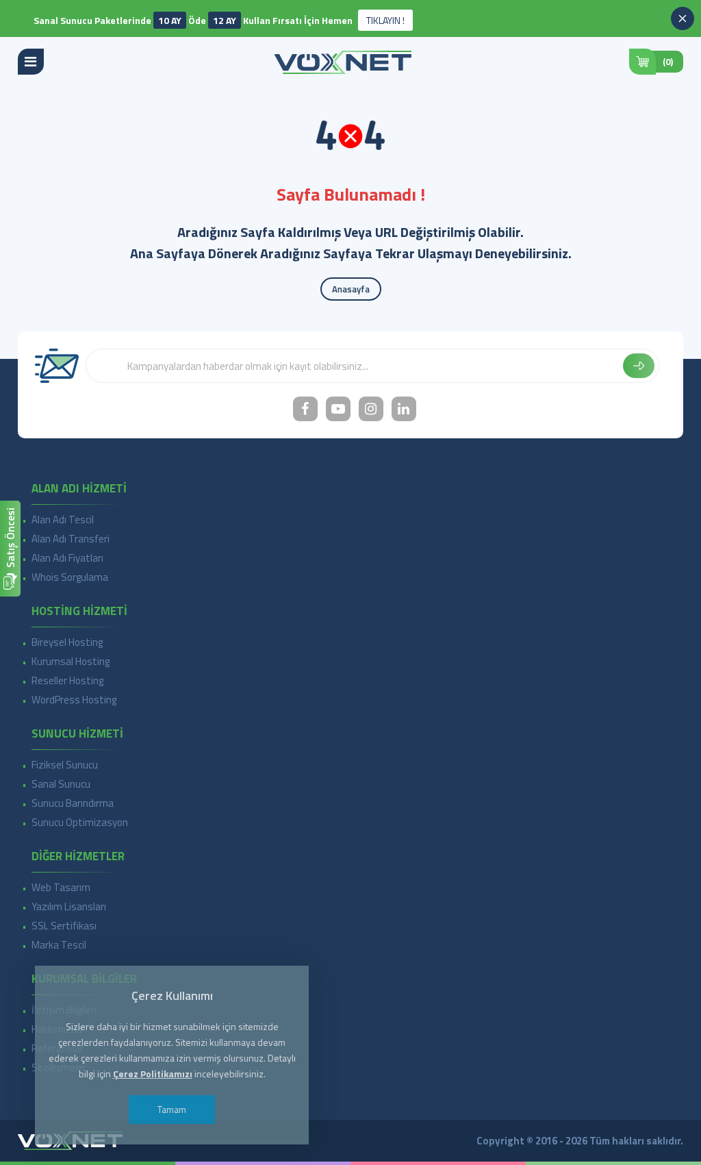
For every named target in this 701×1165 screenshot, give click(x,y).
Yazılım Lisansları (68, 906)
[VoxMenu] (31, 62)
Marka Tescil (58, 945)
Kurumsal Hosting (70, 661)
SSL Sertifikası (64, 926)
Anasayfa (351, 289)
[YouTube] (338, 409)
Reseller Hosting (67, 680)
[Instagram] (371, 409)
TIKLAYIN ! (385, 20)
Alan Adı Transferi (70, 539)
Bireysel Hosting (67, 642)
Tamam (171, 1109)
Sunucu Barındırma (72, 803)
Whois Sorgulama (69, 577)
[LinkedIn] (404, 409)
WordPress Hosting (73, 699)
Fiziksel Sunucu (64, 765)
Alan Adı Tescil (62, 519)
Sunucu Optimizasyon (79, 822)
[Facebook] (305, 409)
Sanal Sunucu (60, 784)
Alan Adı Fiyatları (67, 558)
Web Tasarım (60, 887)
